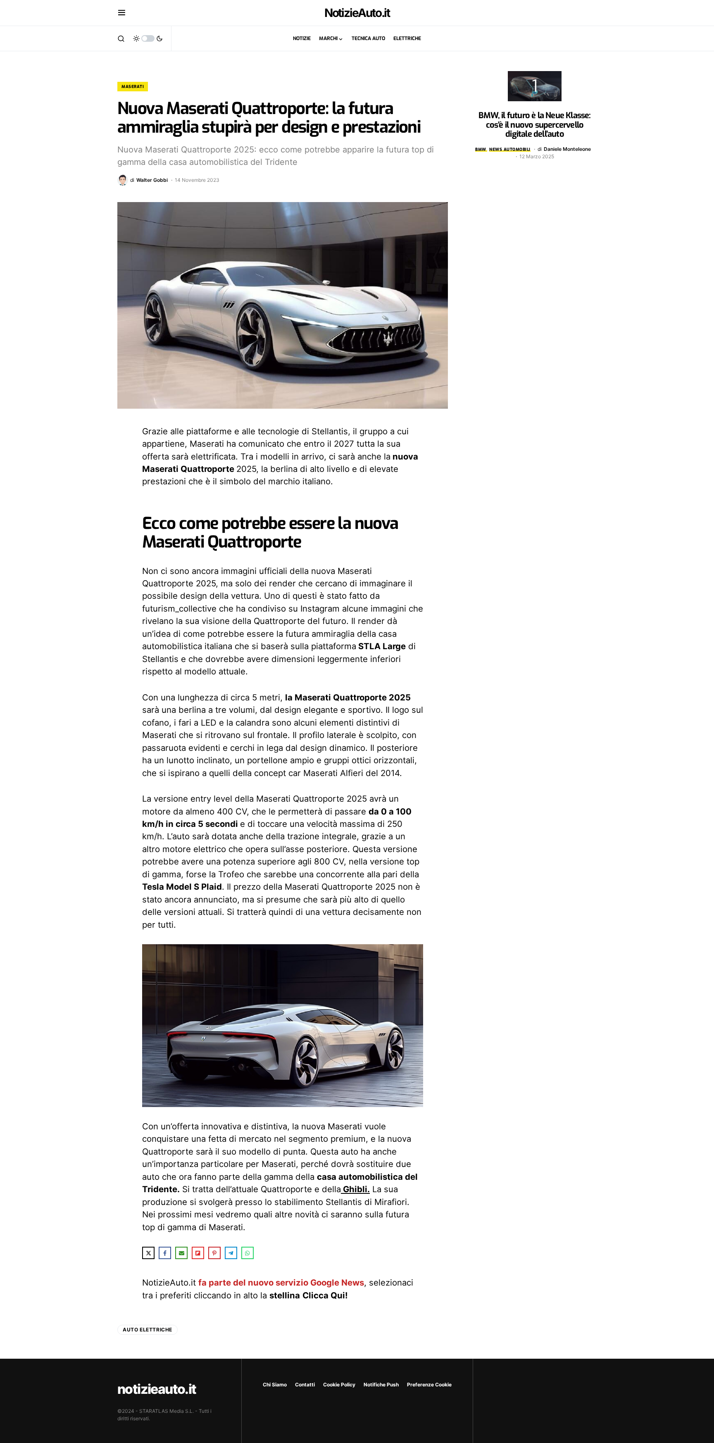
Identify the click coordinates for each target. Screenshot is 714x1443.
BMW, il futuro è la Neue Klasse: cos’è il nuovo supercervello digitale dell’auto (534, 125)
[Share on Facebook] (165, 1253)
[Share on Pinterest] (214, 1253)
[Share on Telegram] (231, 1253)
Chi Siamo (275, 1384)
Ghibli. (355, 1189)
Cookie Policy (339, 1384)
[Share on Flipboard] (198, 1253)
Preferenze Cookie (429, 1384)
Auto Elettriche (147, 1329)
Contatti (305, 1384)
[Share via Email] (181, 1253)
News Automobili (510, 149)
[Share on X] (148, 1253)
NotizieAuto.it (357, 13)
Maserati (132, 86)
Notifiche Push (381, 1384)
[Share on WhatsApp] (247, 1253)
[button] (121, 13)
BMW (480, 149)
